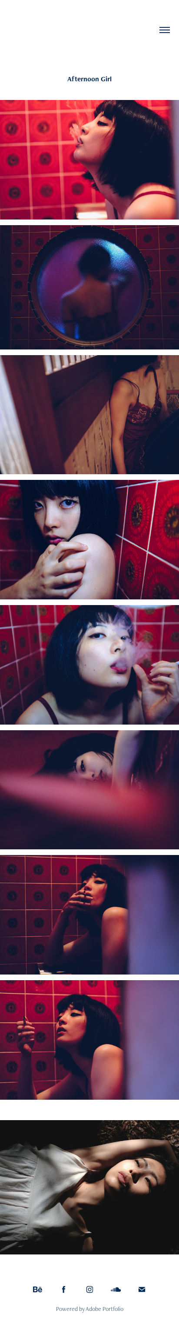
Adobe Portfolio (104, 1309)
